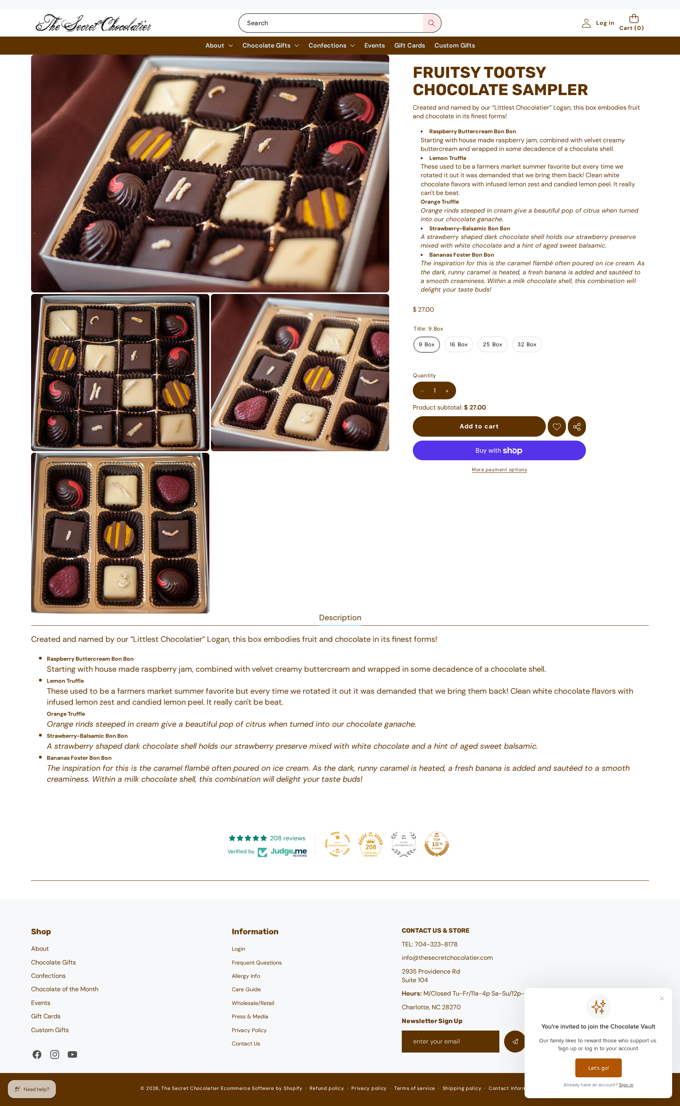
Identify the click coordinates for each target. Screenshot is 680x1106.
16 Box (459, 344)
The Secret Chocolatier (190, 1088)
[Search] (432, 23)
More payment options (499, 470)
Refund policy (327, 1088)
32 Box (527, 344)
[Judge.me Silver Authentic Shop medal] (403, 844)
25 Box (493, 344)
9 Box (427, 344)
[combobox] (339, 23)
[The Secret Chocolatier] (93, 23)
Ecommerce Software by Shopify (261, 1088)
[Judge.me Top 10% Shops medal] (436, 844)
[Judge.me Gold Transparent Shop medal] (337, 844)
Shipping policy (462, 1088)
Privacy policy (369, 1088)
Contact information (514, 1088)
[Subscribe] (515, 1042)
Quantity (424, 375)
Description (340, 617)
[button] (634, 23)
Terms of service (414, 1088)
